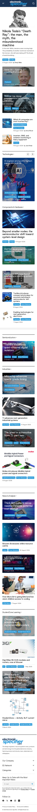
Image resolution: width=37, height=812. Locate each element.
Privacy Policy (25, 789)
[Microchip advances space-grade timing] (18, 383)
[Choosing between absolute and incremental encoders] (18, 626)
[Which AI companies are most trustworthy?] (7, 123)
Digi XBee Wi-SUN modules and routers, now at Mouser (16, 661)
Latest (22, 386)
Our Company (8, 760)
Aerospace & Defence (12, 386)
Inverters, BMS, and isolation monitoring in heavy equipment (22, 138)
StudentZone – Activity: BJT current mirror (18, 719)
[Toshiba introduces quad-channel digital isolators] (18, 351)
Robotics (8, 108)
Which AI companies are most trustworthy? (23, 120)
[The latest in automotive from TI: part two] (18, 438)
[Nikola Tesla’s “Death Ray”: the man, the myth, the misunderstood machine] (18, 18)
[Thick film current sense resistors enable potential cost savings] (18, 509)
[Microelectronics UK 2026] (18, 564)
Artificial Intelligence (20, 124)
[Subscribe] (32, 784)
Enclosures (8, 286)
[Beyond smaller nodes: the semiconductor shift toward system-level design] (18, 219)
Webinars (15, 108)
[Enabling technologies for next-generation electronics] (7, 316)
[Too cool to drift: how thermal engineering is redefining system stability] (18, 280)
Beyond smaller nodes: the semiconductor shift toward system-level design (17, 234)
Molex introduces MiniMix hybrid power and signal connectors (16, 472)
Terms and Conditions (22, 806)
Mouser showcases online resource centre (17, 544)
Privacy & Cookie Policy (8, 806)
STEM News (22, 193)
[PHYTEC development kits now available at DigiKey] (18, 255)
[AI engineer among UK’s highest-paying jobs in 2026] (18, 179)
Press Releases (23, 260)
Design (12, 241)
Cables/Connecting (9, 478)
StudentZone (14, 724)
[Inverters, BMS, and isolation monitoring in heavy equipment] (7, 139)
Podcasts (8, 82)
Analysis (5, 59)
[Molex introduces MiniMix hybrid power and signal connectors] (18, 460)
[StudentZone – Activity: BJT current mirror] (18, 706)
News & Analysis (19, 128)
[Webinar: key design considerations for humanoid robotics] (18, 103)
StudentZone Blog (10, 197)
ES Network (7, 765)
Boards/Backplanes (11, 260)
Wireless (20, 666)
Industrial (7, 357)
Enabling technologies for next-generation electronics (23, 314)
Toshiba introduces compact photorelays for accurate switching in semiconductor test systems (23, 297)
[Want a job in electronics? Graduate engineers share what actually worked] (18, 682)
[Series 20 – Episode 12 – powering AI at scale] (18, 77)
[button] (3, 3)
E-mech (16, 143)
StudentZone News (24, 197)
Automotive (8, 443)
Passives (16, 304)
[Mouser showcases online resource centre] (18, 532)
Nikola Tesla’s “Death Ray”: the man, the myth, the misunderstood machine (16, 38)
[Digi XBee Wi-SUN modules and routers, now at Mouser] (18, 648)
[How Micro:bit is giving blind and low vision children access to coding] (18, 585)
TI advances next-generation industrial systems (14, 419)
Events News (9, 568)
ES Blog (12, 59)
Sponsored (17, 286)
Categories (6, 770)
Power (14, 357)
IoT (4, 666)
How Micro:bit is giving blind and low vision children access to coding (18, 598)
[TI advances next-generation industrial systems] (18, 406)
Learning (5, 724)
